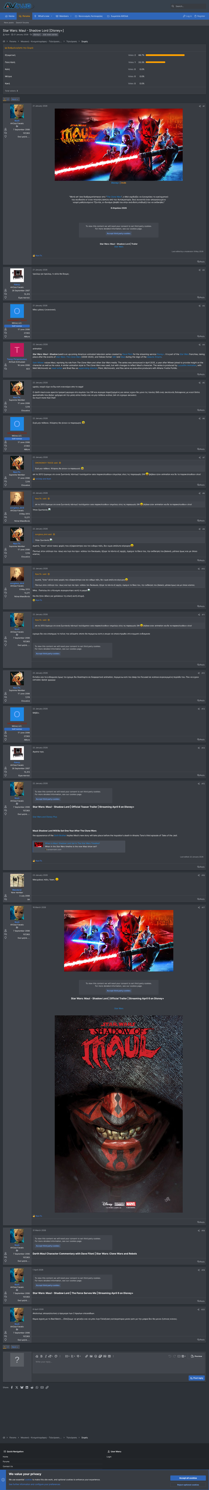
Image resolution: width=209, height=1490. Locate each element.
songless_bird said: (43, 534)
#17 (203, 907)
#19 (203, 1270)
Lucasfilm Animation (187, 365)
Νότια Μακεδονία (22, 521)
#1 (204, 106)
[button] (51, 16)
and (43, 479)
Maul (123, 357)
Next (14, 99)
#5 (203, 383)
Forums (6, 1461)
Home (5, 1457)
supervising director (88, 368)
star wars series (50, 34)
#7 (204, 457)
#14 (203, 748)
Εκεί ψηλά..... (24, 136)
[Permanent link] (135, 807)
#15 (203, 783)
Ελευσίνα (25, 410)
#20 (203, 1309)
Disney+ (160, 354)
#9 (203, 529)
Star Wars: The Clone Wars (68, 357)
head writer (57, 368)
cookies (28, 1479)
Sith (114, 357)
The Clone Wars (114, 196)
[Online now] (17, 118)
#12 (203, 673)
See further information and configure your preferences (34, 1484)
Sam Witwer (38, 362)
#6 (203, 418)
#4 (203, 345)
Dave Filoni (127, 354)
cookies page (136, 229)
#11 (203, 614)
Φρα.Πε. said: (41, 498)
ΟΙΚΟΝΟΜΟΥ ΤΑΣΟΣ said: (46, 463)
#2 (203, 270)
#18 (203, 1230)
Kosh (7, 34)
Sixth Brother (60, 835)
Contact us (8, 1466)
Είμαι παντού (24, 297)
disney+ (37, 34)
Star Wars (118, 246)
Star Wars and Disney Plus (45, 817)
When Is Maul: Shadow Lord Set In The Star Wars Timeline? (72, 843)
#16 (203, 875)
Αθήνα (27, 336)
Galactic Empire (154, 357)
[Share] (200, 106)
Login (109, 1457)
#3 (203, 306)
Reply (202, 261)
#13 (203, 709)
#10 (203, 569)
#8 (203, 493)
